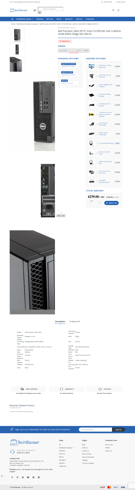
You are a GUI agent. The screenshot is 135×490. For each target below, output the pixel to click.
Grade (61, 46)
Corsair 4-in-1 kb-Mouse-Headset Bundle (109, 114)
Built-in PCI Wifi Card (109, 153)
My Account (121, 2)
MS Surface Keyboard (109, 124)
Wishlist (66, 41)
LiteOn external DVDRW (109, 95)
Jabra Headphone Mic (109, 162)
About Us (85, 448)
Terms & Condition (88, 463)
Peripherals (90, 19)
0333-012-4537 (107, 2)
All (12, 19)
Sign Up (118, 430)
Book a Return (86, 454)
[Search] (39, 12)
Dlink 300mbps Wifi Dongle (109, 86)
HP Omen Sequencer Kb (109, 181)
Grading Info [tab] (74, 321)
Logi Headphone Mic (109, 143)
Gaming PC (69, 19)
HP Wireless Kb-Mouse (109, 105)
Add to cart (113, 203)
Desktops (39, 19)
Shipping (84, 460)
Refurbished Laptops (24, 19)
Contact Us (85, 451)
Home (13, 24)
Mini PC (59, 19)
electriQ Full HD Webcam (109, 76)
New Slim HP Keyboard (109, 134)
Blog (83, 445)
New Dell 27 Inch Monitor (109, 66)
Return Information (88, 457)
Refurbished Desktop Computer (27, 24)
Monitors (79, 19)
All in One (50, 19)
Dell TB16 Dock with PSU (109, 172)
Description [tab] (60, 321)
